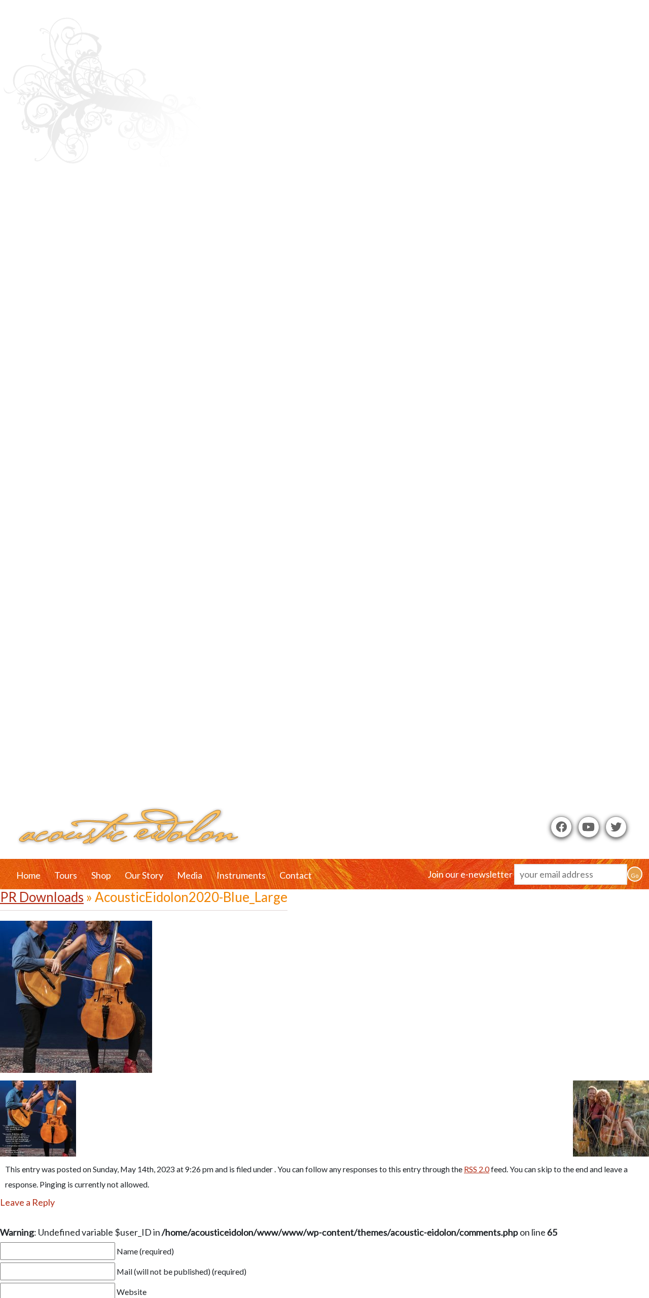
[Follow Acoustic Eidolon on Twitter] (616, 827)
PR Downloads (42, 897)
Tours (65, 875)
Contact (295, 875)
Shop (101, 875)
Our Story (144, 875)
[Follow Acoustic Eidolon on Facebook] (561, 827)
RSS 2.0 (476, 1169)
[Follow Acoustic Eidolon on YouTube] (588, 827)
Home (28, 875)
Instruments (241, 875)
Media (189, 875)
